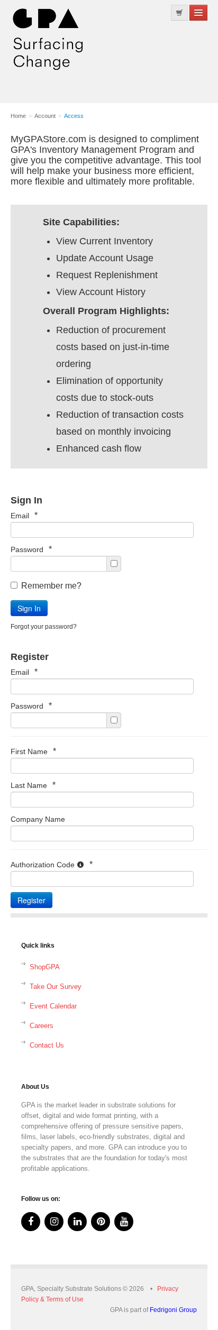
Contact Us (47, 1045)
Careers (41, 1026)
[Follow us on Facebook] (30, 1221)
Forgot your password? (44, 626)
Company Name (38, 819)
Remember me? (51, 585)
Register (31, 900)
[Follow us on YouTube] (123, 1221)
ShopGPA (45, 967)
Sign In (29, 608)
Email (24, 515)
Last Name (33, 785)
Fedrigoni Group (173, 1310)
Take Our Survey (55, 986)
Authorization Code (52, 864)
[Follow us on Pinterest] (100, 1221)
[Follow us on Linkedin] (77, 1221)
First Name (33, 751)
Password (31, 549)
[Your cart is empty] (179, 13)
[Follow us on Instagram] (53, 1221)
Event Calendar (53, 1006)
